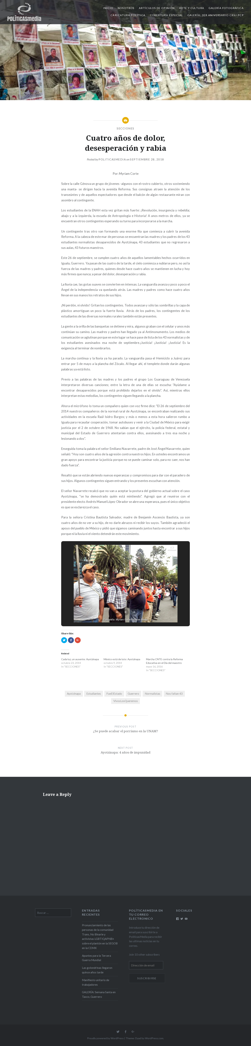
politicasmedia (112, 159)
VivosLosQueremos (125, 701)
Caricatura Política (128, 15)
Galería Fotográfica (226, 8)
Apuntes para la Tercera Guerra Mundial (96, 958)
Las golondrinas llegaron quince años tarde (97, 970)
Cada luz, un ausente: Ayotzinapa (80, 659)
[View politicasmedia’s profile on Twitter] (181, 918)
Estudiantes (93, 693)
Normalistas (152, 693)
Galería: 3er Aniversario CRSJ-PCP (215, 15)
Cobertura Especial (166, 15)
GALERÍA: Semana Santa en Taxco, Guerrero (99, 994)
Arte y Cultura (191, 8)
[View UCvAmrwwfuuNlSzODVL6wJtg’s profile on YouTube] (186, 918)
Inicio (108, 8)
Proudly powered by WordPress (105, 1038)
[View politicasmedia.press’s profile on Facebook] (177, 918)
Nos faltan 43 (174, 693)
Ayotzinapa (74, 693)
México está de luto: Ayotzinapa (122, 659)
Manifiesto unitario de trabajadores (95, 982)
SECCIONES (125, 128)
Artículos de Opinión (157, 8)
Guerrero (133, 693)
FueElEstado (114, 693)
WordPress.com (154, 1038)
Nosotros (126, 8)
